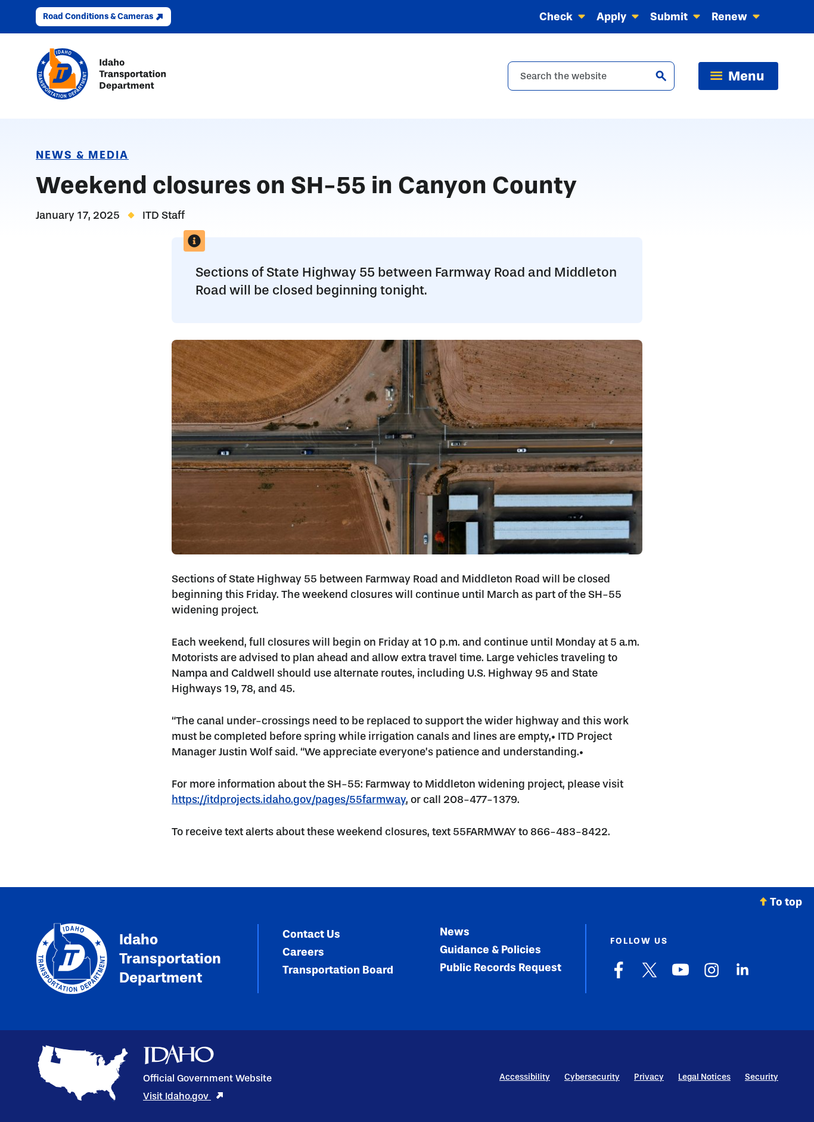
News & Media (82, 155)
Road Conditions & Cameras (98, 16)
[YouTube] (680, 976)
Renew (729, 16)
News (455, 931)
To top (786, 902)
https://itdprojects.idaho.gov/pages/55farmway (289, 799)
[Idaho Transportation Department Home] (101, 76)
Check (556, 16)
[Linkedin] (742, 976)
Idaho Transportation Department (170, 958)
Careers (303, 952)
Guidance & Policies (490, 949)
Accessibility (524, 1077)
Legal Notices (704, 1077)
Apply (611, 16)
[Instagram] (711, 976)
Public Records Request (500, 967)
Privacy (649, 1077)
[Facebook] (618, 976)
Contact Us (311, 934)
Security (761, 1077)
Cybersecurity (592, 1077)
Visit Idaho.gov (177, 1096)
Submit (669, 16)
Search (660, 75)
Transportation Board (337, 970)
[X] (649, 976)
